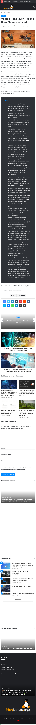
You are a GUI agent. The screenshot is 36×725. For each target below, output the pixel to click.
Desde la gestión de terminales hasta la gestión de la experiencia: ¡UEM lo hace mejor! (22, 565)
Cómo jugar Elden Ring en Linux (21, 586)
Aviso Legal (5, 662)
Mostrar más (18, 599)
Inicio (3, 12)
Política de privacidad (8, 669)
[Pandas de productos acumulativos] (5, 594)
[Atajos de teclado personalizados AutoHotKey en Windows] (5, 581)
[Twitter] (8, 301)
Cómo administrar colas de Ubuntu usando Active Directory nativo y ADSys (26, 392)
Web (2, 460)
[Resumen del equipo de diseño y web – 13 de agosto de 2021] (9, 404)
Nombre (3, 448)
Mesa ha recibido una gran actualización (20, 572)
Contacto (4, 664)
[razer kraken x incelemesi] (18, 724)
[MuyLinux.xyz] (8, 6)
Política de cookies (7, 667)
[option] (18, 320)
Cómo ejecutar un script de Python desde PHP (18, 648)
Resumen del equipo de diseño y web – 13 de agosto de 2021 (8, 412)
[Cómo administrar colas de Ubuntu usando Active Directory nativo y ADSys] (27, 384)
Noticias (8, 12)
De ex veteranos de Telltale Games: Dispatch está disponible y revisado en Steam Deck (17, 500)
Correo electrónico (6, 454)
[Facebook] (4, 301)
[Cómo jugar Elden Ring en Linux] (5, 588)
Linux (13, 295)
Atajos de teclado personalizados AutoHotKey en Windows (22, 579)
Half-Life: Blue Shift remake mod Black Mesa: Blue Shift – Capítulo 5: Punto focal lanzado (9, 393)
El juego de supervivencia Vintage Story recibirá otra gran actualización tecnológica (26, 413)
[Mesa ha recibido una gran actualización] (5, 574)
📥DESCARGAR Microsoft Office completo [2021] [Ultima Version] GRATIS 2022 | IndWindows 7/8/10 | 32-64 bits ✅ (16, 692)
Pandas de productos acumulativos (23, 593)
